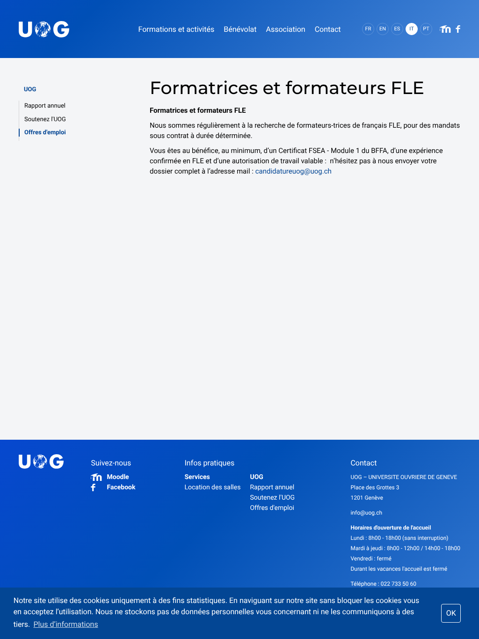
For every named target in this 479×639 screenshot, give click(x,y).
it (411, 29)
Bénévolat (240, 29)
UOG (30, 89)
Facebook (121, 487)
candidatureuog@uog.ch (293, 171)
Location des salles (212, 487)
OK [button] (451, 613)
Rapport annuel (44, 105)
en (382, 29)
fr (368, 29)
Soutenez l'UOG (45, 119)
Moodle (118, 477)
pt (426, 29)
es (397, 29)
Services (197, 477)
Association (285, 29)
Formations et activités (176, 29)
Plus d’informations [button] (65, 624)
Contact (328, 29)
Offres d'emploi (45, 132)
